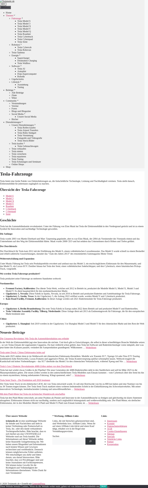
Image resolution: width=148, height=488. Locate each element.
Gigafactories (18, 79)
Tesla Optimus (18, 52)
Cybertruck (11, 209)
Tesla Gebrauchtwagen (27, 146)
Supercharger (23, 58)
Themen (9, 15)
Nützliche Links (114, 439)
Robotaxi (16, 44)
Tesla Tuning (17, 159)
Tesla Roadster (24, 34)
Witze (14, 98)
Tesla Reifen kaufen (26, 127)
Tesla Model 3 (23, 23)
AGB (109, 428)
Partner (110, 441)
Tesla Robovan (24, 50)
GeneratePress (38, 483)
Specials (111, 436)
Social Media (18, 114)
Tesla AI (21, 68)
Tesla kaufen (17, 143)
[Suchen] (90, 441)
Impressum (112, 421)
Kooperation (113, 444)
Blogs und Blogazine (21, 111)
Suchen (55, 436)
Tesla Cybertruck (25, 36)
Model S (10, 196)
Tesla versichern (19, 154)
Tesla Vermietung (25, 135)
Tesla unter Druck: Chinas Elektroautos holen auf (22, 352)
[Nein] (108, 487)
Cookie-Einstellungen (117, 431)
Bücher (15, 119)
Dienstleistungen (13, 122)
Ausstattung (22, 84)
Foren (14, 108)
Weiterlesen (91, 347)
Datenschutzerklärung (117, 426)
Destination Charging (27, 60)
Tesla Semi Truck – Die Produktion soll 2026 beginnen (25, 380)
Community (11, 101)
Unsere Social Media (26, 116)
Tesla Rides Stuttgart (26, 133)
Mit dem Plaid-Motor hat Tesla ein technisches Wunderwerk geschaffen (32, 394)
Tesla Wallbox (23, 63)
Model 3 (9, 198)
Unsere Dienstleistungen (23, 125)
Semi (8, 214)
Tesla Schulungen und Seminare (26, 161)
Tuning (20, 87)
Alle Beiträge (18, 92)
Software (16, 66)
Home (8, 12)
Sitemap (110, 434)
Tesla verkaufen (19, 148)
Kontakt (110, 423)
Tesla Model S (23, 21)
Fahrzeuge (16, 18)
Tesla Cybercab (24, 47)
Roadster (10, 206)
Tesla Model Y (24, 29)
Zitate (14, 95)
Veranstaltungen (19, 103)
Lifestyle (16, 82)
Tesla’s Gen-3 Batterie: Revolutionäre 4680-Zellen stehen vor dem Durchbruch (36, 366)
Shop (8, 167)
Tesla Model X (24, 26)
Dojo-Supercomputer (27, 74)
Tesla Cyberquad (25, 39)
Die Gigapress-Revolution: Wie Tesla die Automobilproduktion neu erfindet (34, 338)
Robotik (21, 76)
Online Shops (18, 164)
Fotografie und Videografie (29, 138)
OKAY (103, 486)
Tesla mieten (17, 151)
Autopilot (21, 71)
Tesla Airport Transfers (27, 130)
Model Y (10, 203)
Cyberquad (11, 211)
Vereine (15, 106)
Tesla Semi (22, 42)
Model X (10, 201)
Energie (15, 55)
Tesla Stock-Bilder (25, 140)
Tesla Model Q (24, 31)
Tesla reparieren (19, 156)
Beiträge (9, 90)
